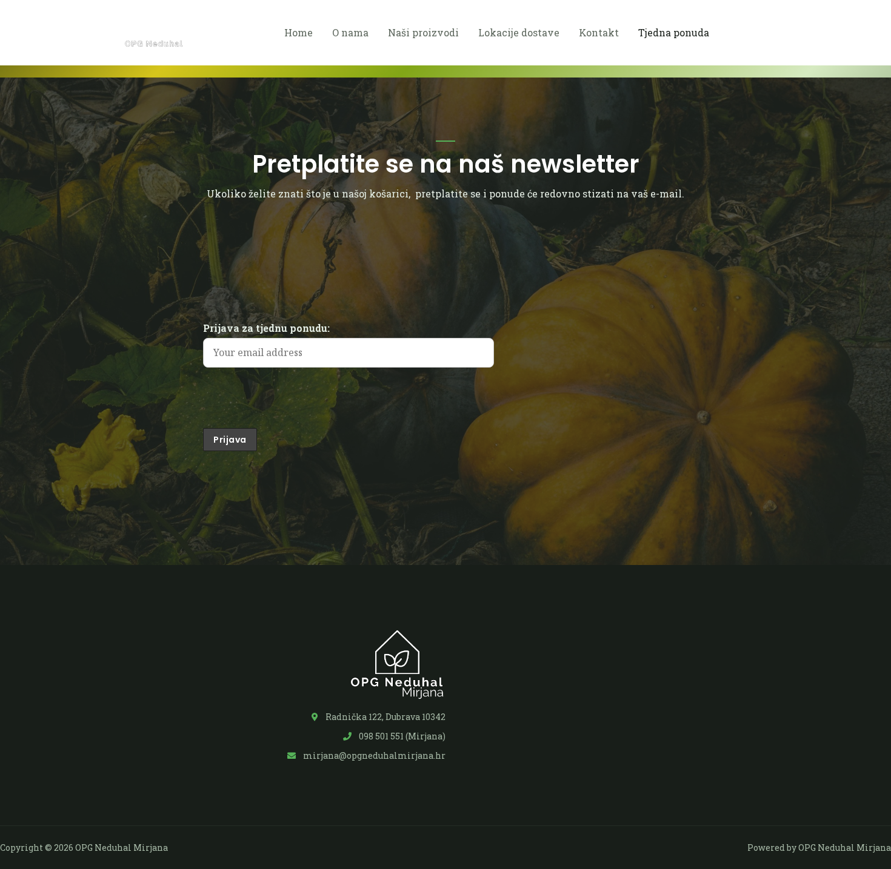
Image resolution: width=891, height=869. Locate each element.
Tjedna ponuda (673, 32)
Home (298, 32)
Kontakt (599, 32)
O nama (350, 32)
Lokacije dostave (518, 32)
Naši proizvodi (423, 32)
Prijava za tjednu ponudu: (266, 328)
